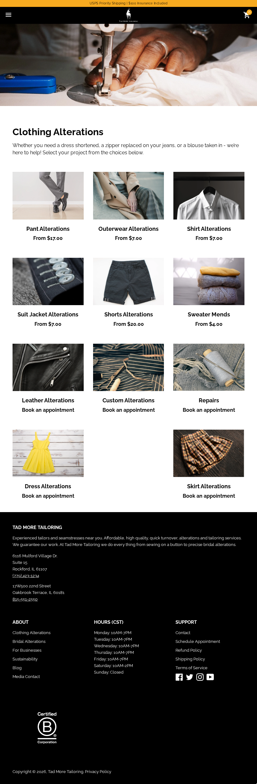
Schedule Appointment (198, 641)
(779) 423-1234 (26, 575)
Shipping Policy (190, 659)
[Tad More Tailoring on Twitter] (189, 677)
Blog (17, 667)
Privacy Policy (98, 771)
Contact (183, 632)
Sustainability (25, 659)
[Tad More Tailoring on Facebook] (179, 677)
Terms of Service (191, 667)
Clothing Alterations (31, 632)
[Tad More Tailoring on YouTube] (210, 677)
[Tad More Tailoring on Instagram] (200, 677)
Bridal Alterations (29, 641)
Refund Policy (189, 650)
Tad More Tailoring (65, 771)
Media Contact (26, 676)
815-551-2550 (25, 599)
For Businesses (27, 650)
